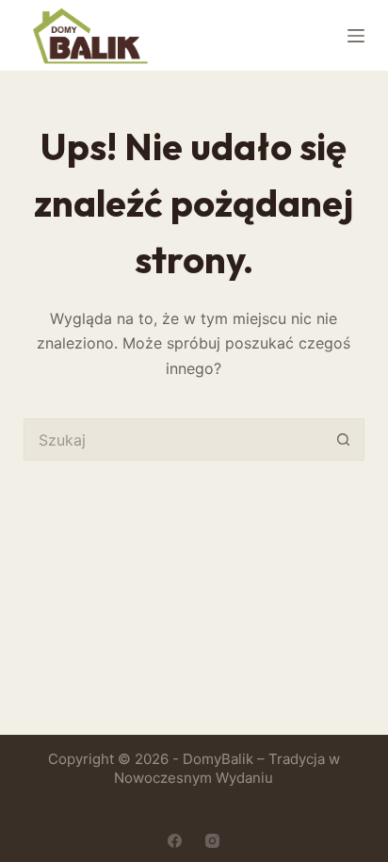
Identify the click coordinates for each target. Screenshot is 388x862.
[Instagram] (212, 841)
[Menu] (356, 35)
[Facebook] (175, 841)
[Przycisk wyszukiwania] (343, 439)
